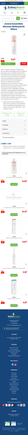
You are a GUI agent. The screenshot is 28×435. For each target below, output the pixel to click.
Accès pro (26, 3)
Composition (6, 133)
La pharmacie (14, 386)
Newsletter (14, 391)
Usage (4, 121)
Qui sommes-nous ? (14, 347)
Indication (5, 129)
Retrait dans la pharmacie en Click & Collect (14, 415)
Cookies (11, 430)
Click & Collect (14, 376)
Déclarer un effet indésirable (14, 351)
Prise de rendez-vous (14, 384)
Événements (14, 378)
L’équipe (14, 381)
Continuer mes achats (21, 114)
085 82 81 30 (15, 323)
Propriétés (5, 125)
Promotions (14, 373)
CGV (13, 429)
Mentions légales (7, 429)
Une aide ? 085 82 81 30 (3, 3)
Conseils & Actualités (14, 389)
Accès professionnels (14, 379)
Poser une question (9, 137)
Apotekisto (16, 430)
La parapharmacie (14, 388)
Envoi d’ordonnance (14, 383)
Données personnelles (20, 429)
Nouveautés (14, 374)
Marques (14, 393)
